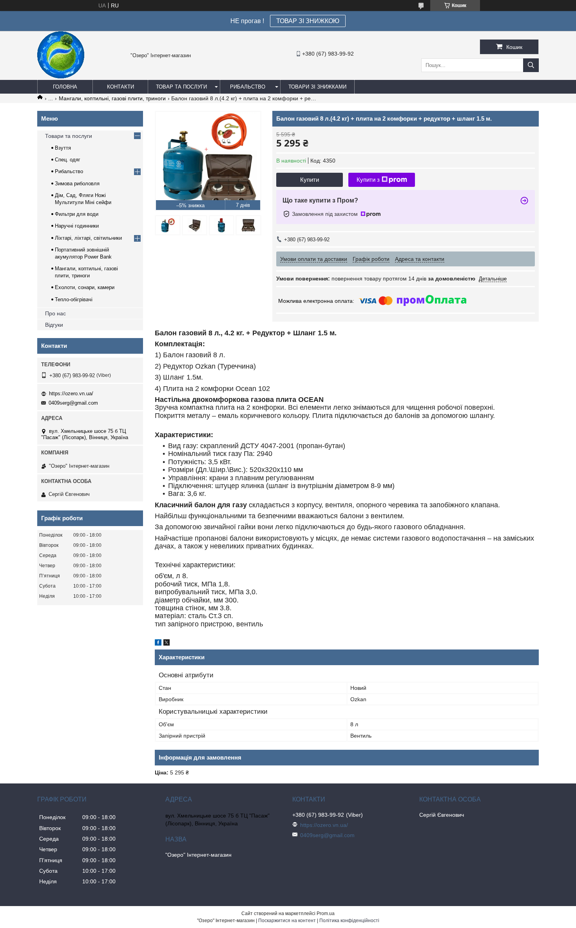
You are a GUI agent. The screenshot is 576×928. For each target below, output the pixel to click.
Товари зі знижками (317, 87)
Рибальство (247, 87)
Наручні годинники (77, 226)
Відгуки (54, 325)
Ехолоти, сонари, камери (84, 287)
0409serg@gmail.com (73, 403)
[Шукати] (531, 65)
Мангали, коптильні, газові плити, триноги (112, 98)
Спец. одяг (67, 160)
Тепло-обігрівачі (73, 299)
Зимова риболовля (77, 183)
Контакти (120, 87)
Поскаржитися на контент (287, 920)
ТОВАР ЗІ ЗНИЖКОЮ (307, 21)
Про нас (55, 313)
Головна (65, 87)
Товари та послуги (68, 136)
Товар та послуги (181, 87)
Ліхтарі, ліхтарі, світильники (88, 238)
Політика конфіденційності (349, 920)
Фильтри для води (76, 214)
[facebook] (158, 643)
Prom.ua (326, 913)
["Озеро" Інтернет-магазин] (60, 76)
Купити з (368, 179)
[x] (166, 643)
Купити (309, 179)
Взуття (63, 148)
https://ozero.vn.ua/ (71, 393)
